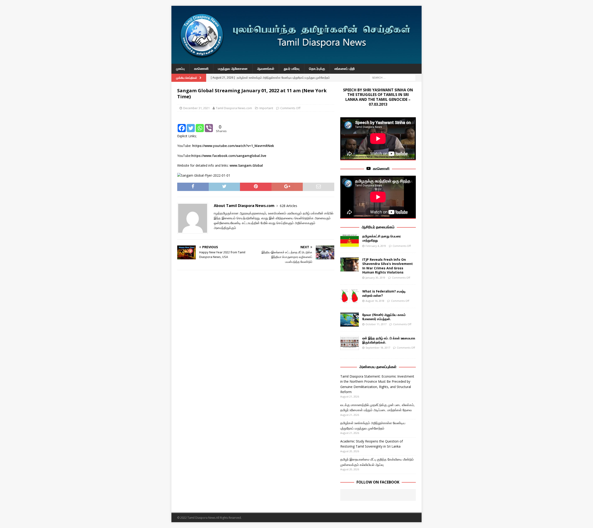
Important (266, 108)
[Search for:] (392, 77)
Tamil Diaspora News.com (234, 108)
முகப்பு (180, 68)
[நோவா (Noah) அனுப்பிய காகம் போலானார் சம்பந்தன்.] (349, 320)
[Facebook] (182, 124)
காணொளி (201, 68)
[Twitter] (191, 124)
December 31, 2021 (196, 108)
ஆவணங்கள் (265, 68)
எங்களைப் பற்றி (344, 68)
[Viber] (209, 124)
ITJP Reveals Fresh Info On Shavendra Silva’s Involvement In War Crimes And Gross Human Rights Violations (387, 265)
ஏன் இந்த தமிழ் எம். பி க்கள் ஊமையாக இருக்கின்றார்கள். (388, 340)
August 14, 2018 (375, 300)
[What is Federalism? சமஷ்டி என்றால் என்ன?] (349, 296)
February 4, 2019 (376, 246)
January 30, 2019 (375, 277)
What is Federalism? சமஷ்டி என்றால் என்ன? (384, 293)
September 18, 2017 (378, 347)
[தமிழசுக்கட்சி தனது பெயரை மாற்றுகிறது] (349, 241)
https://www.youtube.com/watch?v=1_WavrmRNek (233, 145)
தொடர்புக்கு (317, 68)
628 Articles (288, 206)
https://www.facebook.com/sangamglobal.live (228, 155)
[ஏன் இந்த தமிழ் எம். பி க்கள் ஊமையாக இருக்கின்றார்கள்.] (349, 343)
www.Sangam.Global (246, 165)
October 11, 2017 (376, 324)
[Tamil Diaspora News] (296, 61)
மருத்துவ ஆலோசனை (233, 68)
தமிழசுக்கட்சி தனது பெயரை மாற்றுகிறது (381, 238)
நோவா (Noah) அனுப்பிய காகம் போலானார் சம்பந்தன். (384, 316)
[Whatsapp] (200, 124)
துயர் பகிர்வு (292, 68)
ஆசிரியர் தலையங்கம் (378, 226)
